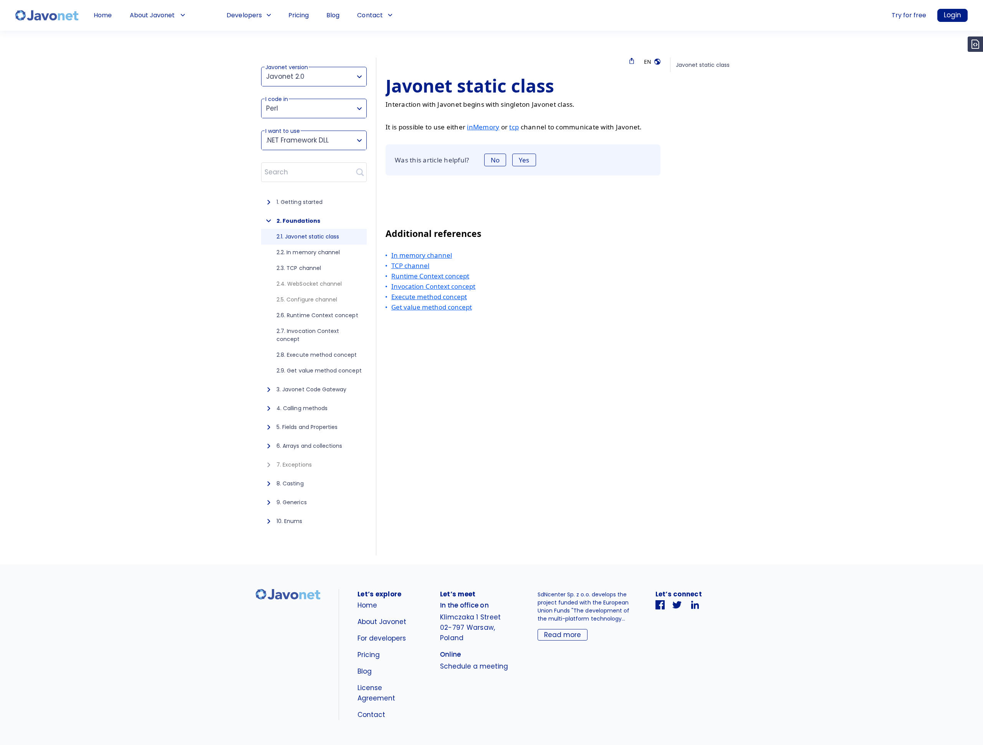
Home (103, 15)
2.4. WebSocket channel (309, 284)
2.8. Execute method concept (316, 355)
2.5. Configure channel (306, 299)
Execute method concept (429, 296)
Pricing (298, 15)
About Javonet (152, 15)
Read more (562, 634)
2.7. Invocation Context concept (307, 335)
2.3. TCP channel (298, 268)
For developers (381, 638)
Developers (244, 15)
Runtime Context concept (430, 276)
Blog (332, 15)
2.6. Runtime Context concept (317, 315)
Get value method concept (431, 307)
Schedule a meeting (474, 666)
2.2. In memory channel (308, 252)
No (495, 160)
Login (952, 15)
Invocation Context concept (433, 286)
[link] (46, 15)
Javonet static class (703, 65)
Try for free (909, 15)
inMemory (483, 127)
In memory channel (421, 255)
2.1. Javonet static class (307, 236)
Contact (369, 15)
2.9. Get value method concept (319, 370)
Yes (524, 160)
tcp (514, 127)
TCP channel (410, 265)
